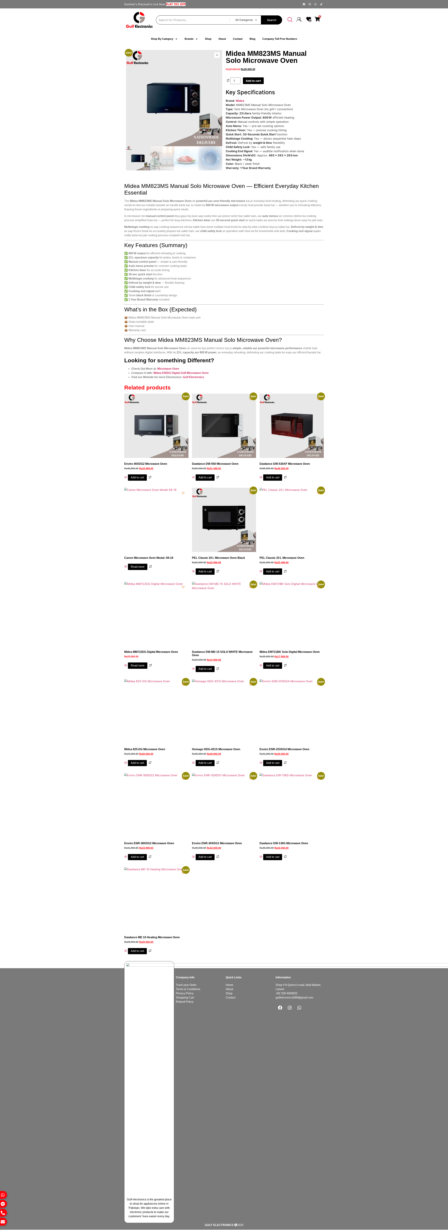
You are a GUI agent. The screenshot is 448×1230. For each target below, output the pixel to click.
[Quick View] (126, 477)
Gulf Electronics (193, 377)
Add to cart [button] (137, 477)
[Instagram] (309, 4)
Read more (138, 566)
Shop (208, 38)
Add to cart (253, 80)
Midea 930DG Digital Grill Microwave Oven (181, 372)
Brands (189, 38)
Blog (252, 38)
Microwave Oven (168, 368)
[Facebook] (304, 4)
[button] (289, 19)
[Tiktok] (321, 4)
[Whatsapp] (315, 4)
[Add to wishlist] (131, 55)
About (222, 38)
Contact (238, 38)
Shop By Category (162, 38)
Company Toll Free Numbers (279, 38)
